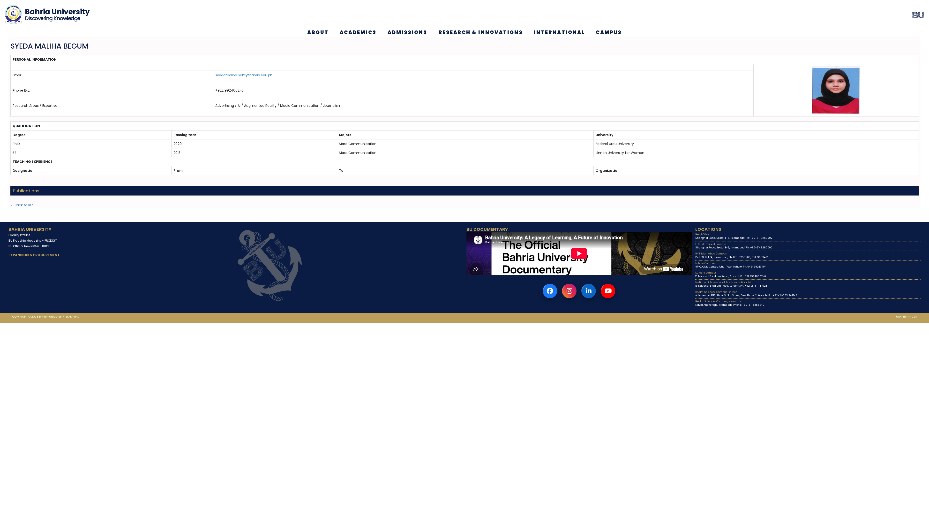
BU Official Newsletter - (29, 246)
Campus (609, 32)
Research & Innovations (481, 32)
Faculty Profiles (19, 235)
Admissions (407, 32)
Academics (358, 32)
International (559, 32)
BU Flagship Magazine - (32, 241)
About (318, 32)
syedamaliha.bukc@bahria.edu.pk (243, 75)
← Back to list (21, 205)
